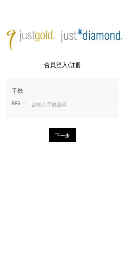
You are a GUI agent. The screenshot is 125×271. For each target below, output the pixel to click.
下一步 (62, 135)
